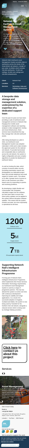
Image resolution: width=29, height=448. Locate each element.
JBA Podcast (19, 418)
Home (3, 11)
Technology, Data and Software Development (19, 87)
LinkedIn (4, 418)
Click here (10, 347)
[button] (15, 337)
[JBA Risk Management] (7, 431)
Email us (15, 1)
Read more (14, 34)
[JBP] (15, 431)
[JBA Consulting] (4, 5)
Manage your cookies (7, 441)
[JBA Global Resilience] (11, 431)
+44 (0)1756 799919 (22, 1)
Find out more (14, 392)
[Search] (26, 6)
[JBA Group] (3, 431)
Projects (9, 11)
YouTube (11, 418)
